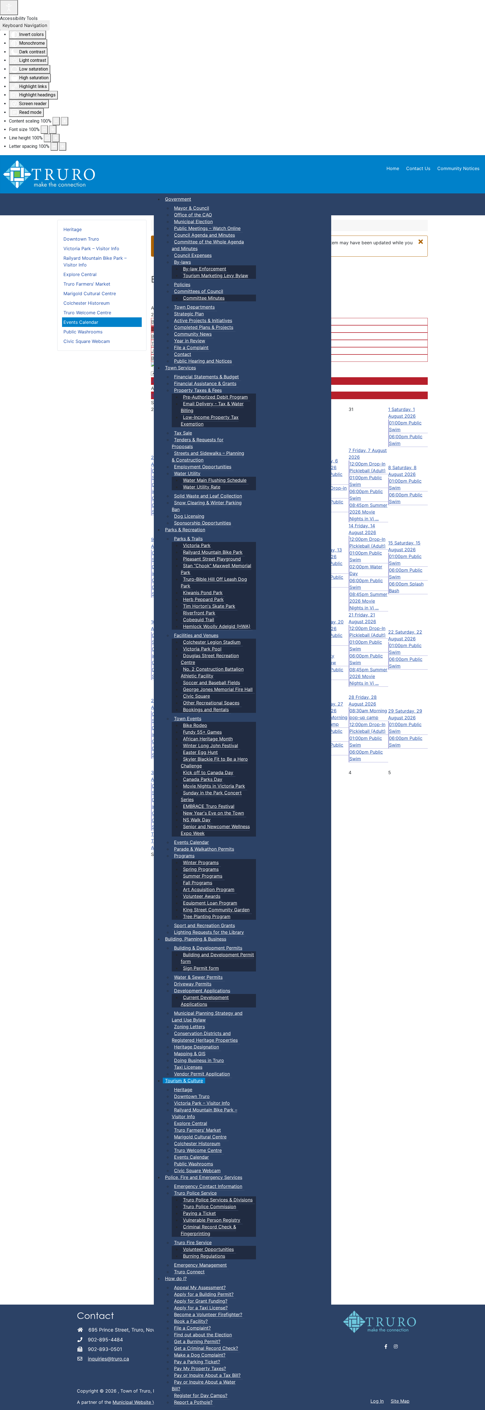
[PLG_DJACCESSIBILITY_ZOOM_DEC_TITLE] (56, 121)
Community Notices (458, 168)
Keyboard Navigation (25, 25)
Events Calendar (80, 322)
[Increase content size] (64, 121)
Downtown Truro (81, 239)
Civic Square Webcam (86, 341)
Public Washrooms (82, 332)
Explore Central (80, 274)
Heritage (72, 229)
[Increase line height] (56, 138)
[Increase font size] (52, 129)
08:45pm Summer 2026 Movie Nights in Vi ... (368, 511)
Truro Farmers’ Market (86, 284)
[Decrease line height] (47, 138)
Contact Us (418, 168)
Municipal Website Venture (141, 1402)
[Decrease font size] (44, 129)
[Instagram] (395, 1346)
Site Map (400, 1401)
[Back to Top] (475, 1400)
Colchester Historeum (86, 303)
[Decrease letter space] (54, 146)
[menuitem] (178, 199)
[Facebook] (386, 1346)
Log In (377, 1401)
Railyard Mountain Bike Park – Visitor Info (95, 261)
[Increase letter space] (62, 146)
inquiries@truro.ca (108, 1359)
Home (392, 168)
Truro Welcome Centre (87, 312)
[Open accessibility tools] (9, 7)
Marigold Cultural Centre (89, 293)
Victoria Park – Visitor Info (91, 248)
